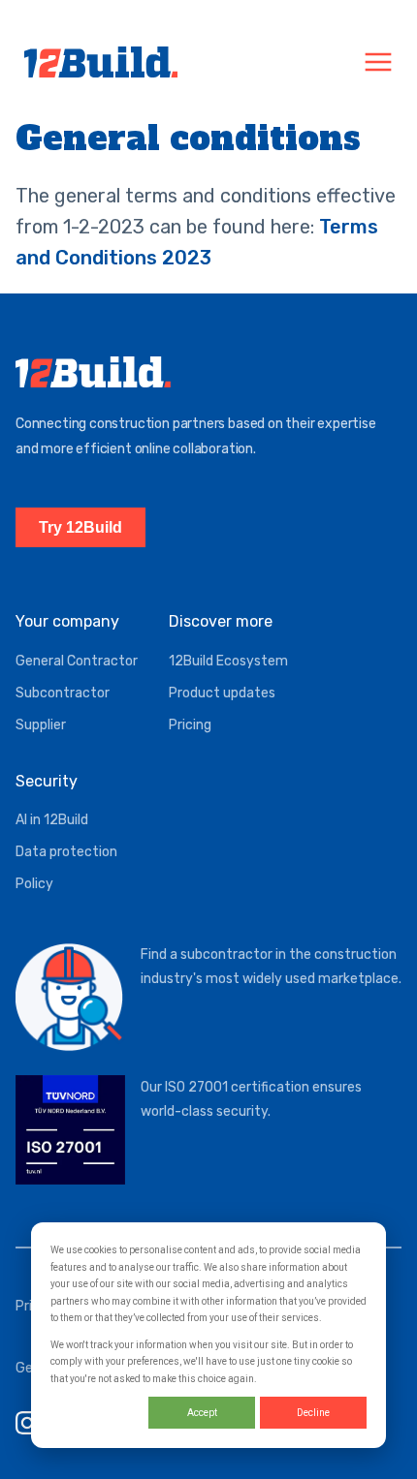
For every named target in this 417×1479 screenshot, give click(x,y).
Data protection (66, 852)
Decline (313, 1412)
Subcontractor (63, 693)
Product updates (222, 693)
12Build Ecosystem (228, 661)
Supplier (41, 725)
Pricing (190, 725)
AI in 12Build (52, 820)
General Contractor (77, 661)
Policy (34, 884)
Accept (202, 1412)
